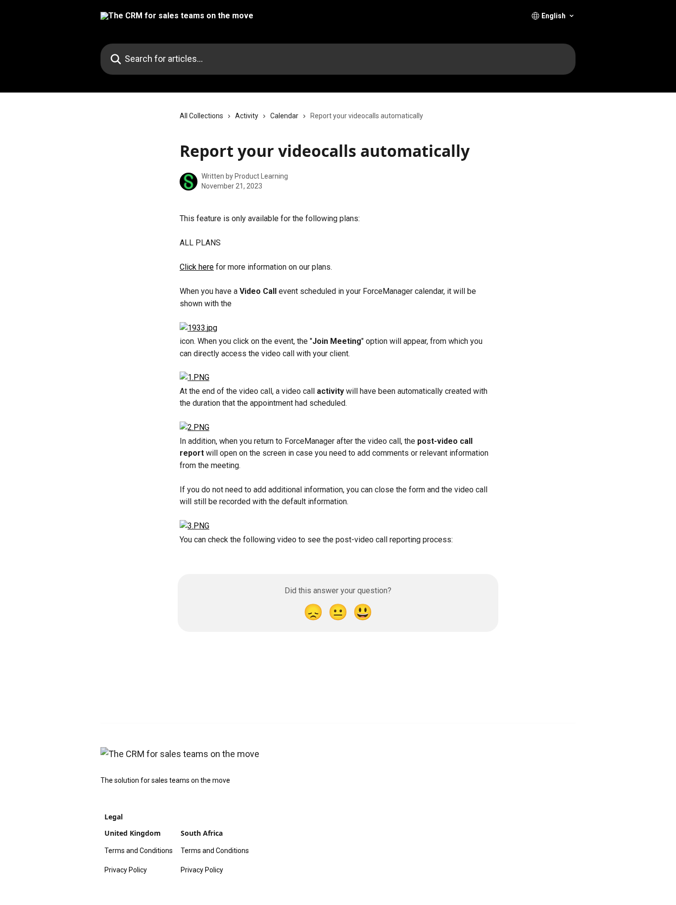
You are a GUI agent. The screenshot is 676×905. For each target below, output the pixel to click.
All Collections (201, 116)
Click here (197, 267)
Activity (246, 116)
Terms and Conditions (138, 851)
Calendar (284, 116)
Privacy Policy (125, 870)
